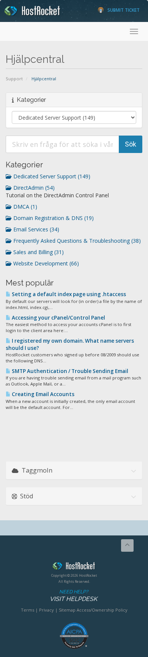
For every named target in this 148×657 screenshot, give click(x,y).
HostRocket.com (74, 567)
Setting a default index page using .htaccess (68, 294)
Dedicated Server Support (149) (51, 176)
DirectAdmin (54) (33, 187)
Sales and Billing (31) (38, 252)
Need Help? (73, 595)
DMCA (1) (24, 206)
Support (14, 78)
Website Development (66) (45, 263)
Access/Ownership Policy (102, 610)
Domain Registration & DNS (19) (53, 218)
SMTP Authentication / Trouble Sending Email (69, 371)
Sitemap (67, 610)
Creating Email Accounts (42, 394)
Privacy (46, 610)
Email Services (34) (35, 229)
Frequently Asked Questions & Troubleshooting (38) (76, 240)
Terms (27, 610)
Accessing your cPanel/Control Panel (58, 317)
